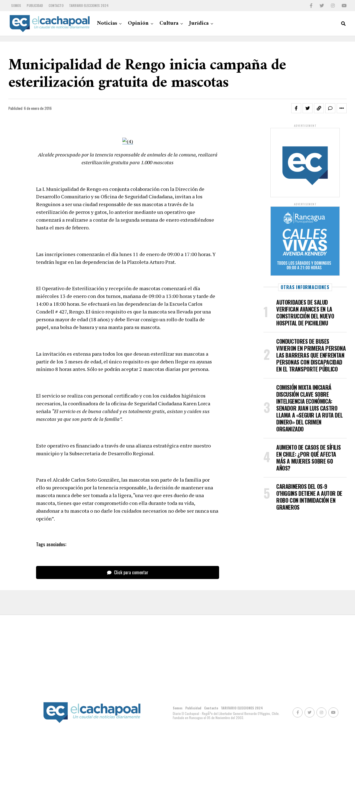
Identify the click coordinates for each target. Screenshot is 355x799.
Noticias (107, 23)
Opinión (138, 23)
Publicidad (35, 5)
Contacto (56, 5)
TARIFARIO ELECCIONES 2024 (88, 5)
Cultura (168, 23)
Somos (16, 5)
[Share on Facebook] (296, 108)
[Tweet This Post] (308, 108)
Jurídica (199, 23)
